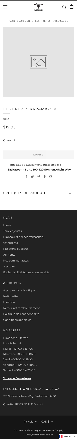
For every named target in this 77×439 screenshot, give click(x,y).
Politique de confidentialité (21, 314)
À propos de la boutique (19, 290)
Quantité (9, 140)
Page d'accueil (20, 21)
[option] (38, 62)
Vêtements (10, 242)
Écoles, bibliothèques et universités (26, 272)
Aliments (9, 254)
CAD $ (45, 421)
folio (6, 119)
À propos (9, 266)
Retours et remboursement (21, 308)
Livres (7, 225)
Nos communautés (16, 260)
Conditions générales (17, 320)
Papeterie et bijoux (15, 248)
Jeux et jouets (12, 231)
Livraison (9, 302)
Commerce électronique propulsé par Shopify (38, 430)
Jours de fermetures (17, 378)
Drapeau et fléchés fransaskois (23, 237)
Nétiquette (10, 296)
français (28, 421)
